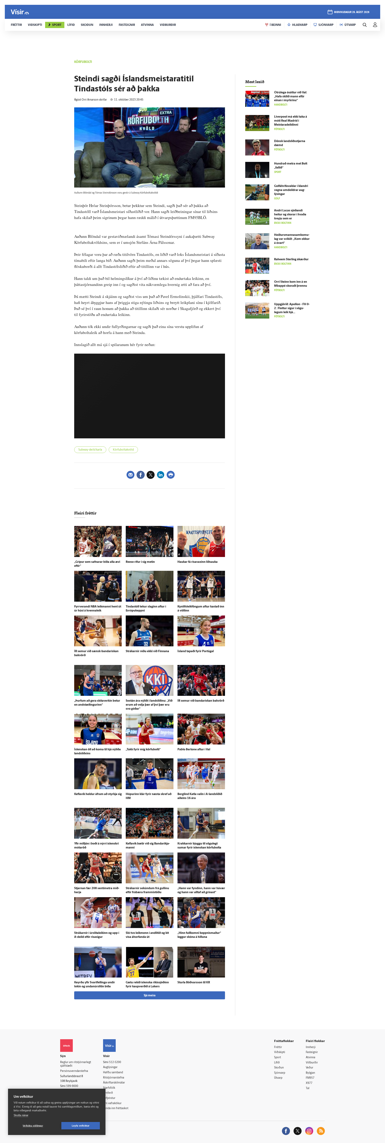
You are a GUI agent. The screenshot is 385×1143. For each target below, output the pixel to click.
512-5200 (115, 1062)
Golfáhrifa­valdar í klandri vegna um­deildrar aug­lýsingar (291, 190)
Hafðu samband (113, 1072)
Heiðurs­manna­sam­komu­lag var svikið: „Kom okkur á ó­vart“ (292, 239)
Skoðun (279, 1067)
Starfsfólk (109, 1088)
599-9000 (72, 1086)
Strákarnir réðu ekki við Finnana (147, 651)
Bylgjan (310, 1072)
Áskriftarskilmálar (114, 1082)
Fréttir (278, 1047)
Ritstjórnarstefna (113, 1077)
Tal (307, 1088)
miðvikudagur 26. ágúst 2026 (351, 12)
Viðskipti (279, 1052)
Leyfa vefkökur (81, 1125)
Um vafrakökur (112, 1103)
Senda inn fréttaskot (115, 1108)
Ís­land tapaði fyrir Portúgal (195, 651)
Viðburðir (312, 1062)
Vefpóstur (109, 1098)
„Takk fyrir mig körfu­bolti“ (143, 749)
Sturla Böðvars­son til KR (193, 982)
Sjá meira (149, 995)
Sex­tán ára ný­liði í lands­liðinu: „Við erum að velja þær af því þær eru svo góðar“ (149, 704)
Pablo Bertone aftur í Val (193, 749)
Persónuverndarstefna (74, 1071)
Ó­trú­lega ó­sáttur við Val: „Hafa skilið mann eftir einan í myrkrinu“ (290, 96)
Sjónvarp (279, 1072)
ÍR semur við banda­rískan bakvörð (200, 700)
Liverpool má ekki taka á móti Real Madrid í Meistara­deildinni (290, 120)
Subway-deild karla (90, 449)
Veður (309, 1067)
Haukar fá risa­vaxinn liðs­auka (197, 562)
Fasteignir (312, 1052)
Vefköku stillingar (33, 1125)
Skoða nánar (21, 1115)
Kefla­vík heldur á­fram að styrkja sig (98, 794)
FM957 (310, 1077)
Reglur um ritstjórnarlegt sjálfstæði (75, 1064)
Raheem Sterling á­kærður (291, 259)
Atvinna (310, 1057)
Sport (277, 1057)
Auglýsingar (110, 1067)
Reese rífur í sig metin (140, 562)
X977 (309, 1083)
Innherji (311, 1047)
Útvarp (278, 1077)
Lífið (277, 1062)
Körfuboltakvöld (123, 449)
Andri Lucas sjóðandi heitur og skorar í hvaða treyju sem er (290, 214)
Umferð (108, 1093)
